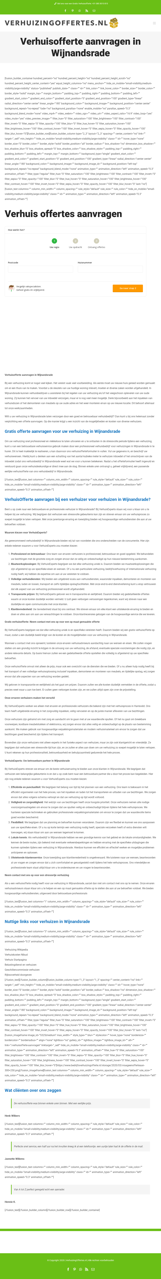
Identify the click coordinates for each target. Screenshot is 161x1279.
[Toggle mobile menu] (154, 23)
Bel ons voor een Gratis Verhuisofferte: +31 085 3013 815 (82, 3)
